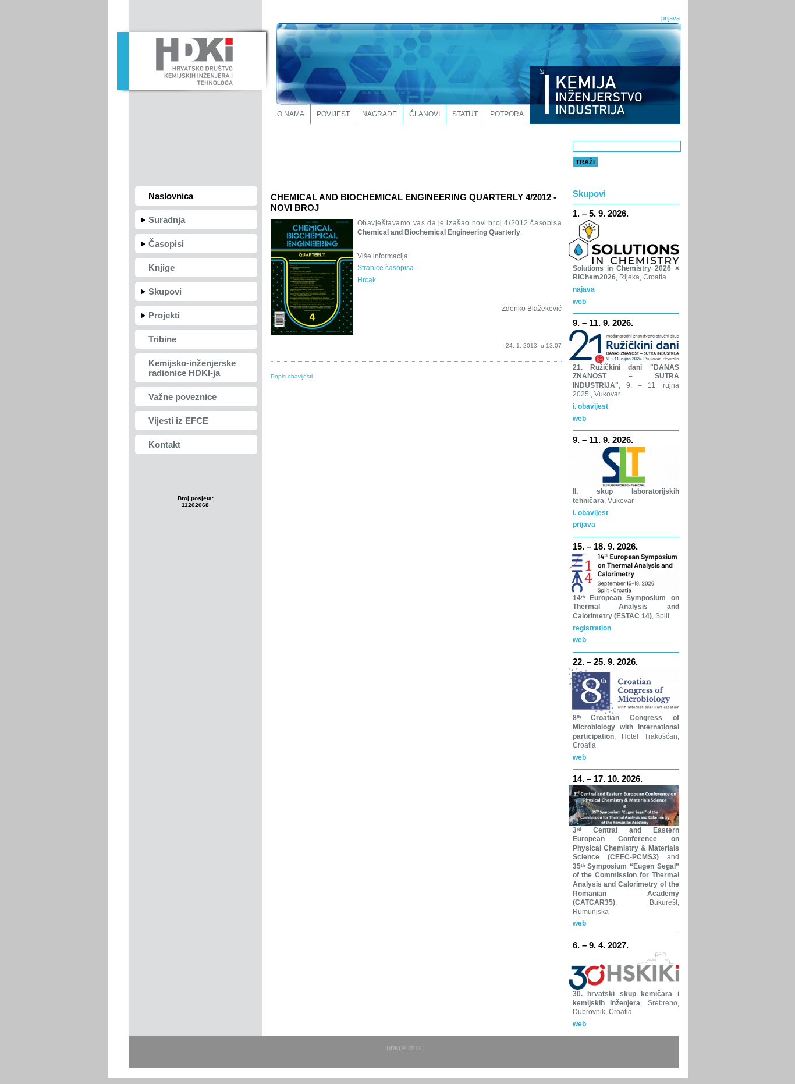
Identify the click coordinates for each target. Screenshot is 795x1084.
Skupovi (165, 291)
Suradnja (166, 220)
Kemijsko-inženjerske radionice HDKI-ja (192, 368)
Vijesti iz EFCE (178, 421)
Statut (465, 114)
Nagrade (379, 114)
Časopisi (166, 244)
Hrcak (366, 280)
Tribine (162, 339)
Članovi (424, 114)
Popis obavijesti (292, 376)
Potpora (507, 114)
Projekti (164, 315)
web (579, 301)
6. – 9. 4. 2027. (601, 945)
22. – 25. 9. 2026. (605, 662)
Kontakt (164, 444)
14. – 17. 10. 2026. (608, 779)
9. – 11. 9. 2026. (603, 323)
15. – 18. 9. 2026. (605, 546)
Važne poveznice (182, 397)
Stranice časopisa (385, 268)
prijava (670, 18)
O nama (290, 114)
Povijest (333, 114)
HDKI (191, 60)
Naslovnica (170, 196)
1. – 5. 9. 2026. (601, 213)
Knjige (161, 267)
